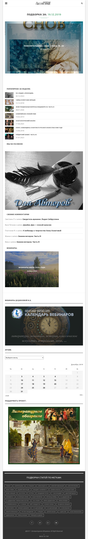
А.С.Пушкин (30, 486)
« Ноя (7, 395)
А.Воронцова (18, 486)
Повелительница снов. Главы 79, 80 (44, 46)
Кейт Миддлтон (35, 504)
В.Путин (31, 493)
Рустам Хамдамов (27, 511)
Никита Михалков (12, 511)
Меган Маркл (10, 508)
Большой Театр (69, 489)
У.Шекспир (63, 511)
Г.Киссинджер (57, 493)
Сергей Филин (51, 511)
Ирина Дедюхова (49, 500)
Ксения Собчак (49, 504)
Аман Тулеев (10, 489)
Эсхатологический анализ (25, 120)
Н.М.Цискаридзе (38, 508)
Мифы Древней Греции (31, 267)
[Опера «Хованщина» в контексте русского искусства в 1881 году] (9, 129)
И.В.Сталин (36, 500)
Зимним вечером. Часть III (29, 236)
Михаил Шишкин (23, 508)
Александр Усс (42, 486)
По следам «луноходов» (24, 93)
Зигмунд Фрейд (51, 497)
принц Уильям (22, 515)
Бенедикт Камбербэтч (40, 489)
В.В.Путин (22, 493)
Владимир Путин (43, 493)
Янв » (81, 395)
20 (55, 384)
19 (44, 384)
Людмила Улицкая (64, 504)
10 (22, 380)
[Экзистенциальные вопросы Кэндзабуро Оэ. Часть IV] (9, 109)
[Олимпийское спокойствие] (9, 116)
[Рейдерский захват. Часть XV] (9, 136)
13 (55, 380)
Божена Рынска (56, 489)
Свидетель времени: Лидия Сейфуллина (41, 219)
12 (44, 380)
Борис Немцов (10, 493)
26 (44, 388)
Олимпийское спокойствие (26, 114)
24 (22, 388)
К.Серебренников (11, 504)
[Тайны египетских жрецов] (9, 102)
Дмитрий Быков (70, 493)
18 (33, 384)
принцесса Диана (36, 515)
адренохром (10, 515)
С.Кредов (40, 511)
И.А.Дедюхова (65, 497)
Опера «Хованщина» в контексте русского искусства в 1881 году (39, 127)
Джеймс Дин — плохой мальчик (37, 225)
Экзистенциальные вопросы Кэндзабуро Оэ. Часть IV (35, 107)
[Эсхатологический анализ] (9, 123)
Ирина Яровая (63, 500)
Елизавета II (9, 497)
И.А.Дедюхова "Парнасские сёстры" (17, 500)
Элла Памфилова (76, 511)
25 (33, 388)
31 (22, 391)
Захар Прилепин (37, 497)
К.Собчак (23, 504)
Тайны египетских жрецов (25, 100)
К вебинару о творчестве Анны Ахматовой (42, 231)
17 (22, 384)
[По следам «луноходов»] (9, 95)
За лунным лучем (22, 497)
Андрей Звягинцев (23, 489)
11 (33, 380)
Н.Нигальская (65, 508)
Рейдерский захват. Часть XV (26, 134)
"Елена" (8, 486)
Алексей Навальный (57, 486)
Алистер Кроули (73, 486)
